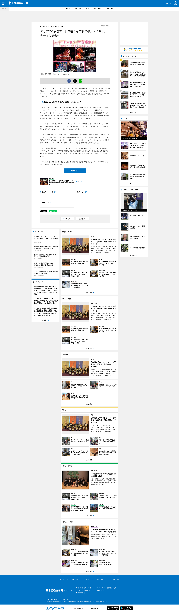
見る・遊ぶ (77, 8)
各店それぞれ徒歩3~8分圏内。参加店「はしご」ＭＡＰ (62, 102)
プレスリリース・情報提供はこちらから (108, 588)
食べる (68, 8)
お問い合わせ (100, 590)
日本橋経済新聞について (84, 588)
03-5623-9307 (45, 94)
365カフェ (45, 202)
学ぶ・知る (110, 8)
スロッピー (81, 192)
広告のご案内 (81, 593)
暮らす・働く (98, 8)
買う (87, 8)
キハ (78, 181)
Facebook (165, 3)
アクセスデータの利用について (85, 590)
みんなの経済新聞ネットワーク (55, 608)
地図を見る (75, 171)
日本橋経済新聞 (18, 3)
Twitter (169, 3)
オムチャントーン (48, 192)
